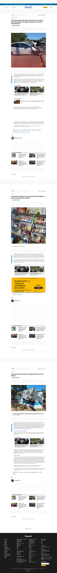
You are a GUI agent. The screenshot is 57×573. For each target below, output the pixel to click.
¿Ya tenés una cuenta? (37, 291)
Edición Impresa (43, 4)
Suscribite (45, 7)
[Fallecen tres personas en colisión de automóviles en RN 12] (17, 102)
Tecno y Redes (15, 4)
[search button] (5, 4)
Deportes (7, 4)
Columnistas (23, 4)
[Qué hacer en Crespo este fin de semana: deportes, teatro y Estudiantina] (14, 155)
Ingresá (51, 7)
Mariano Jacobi (18, 138)
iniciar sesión (26, 176)
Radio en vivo (50, 4)
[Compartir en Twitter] (16, 25)
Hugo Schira (17, 300)
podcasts (19, 4)
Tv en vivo (47, 4)
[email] (17, 25)
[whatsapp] (13, 25)
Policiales (11, 4)
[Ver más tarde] (11, 25)
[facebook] (14, 25)
